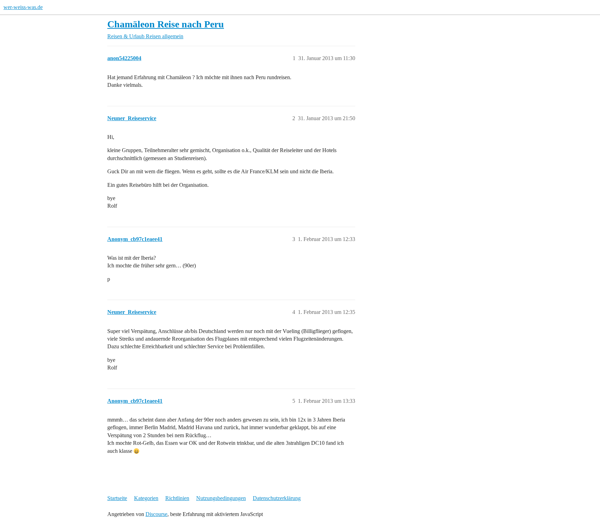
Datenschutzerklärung (277, 498)
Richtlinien (177, 498)
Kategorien (146, 498)
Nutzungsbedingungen (221, 498)
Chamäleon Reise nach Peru (165, 24)
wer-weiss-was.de (23, 7)
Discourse (156, 514)
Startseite (117, 498)
